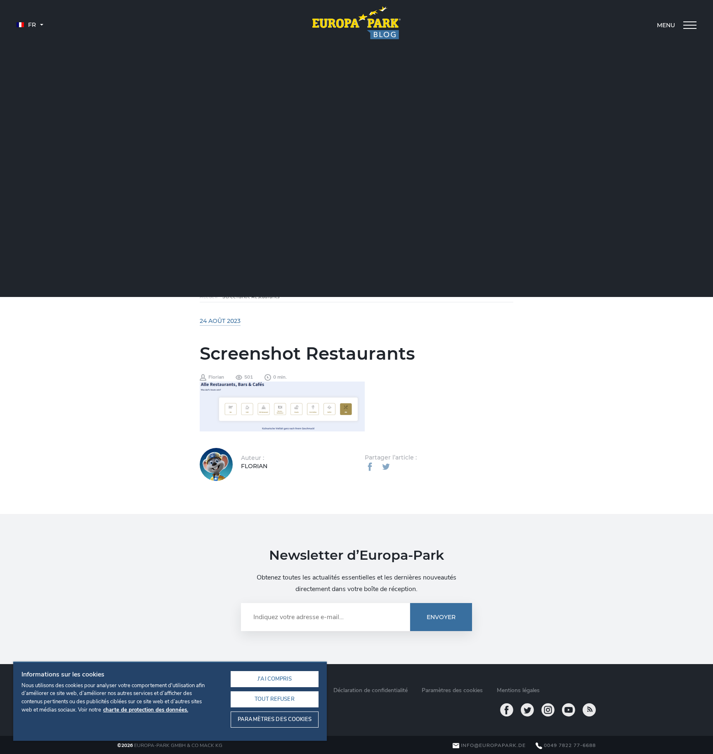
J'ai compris (274, 679)
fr (31, 24)
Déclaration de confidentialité (370, 690)
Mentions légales (518, 690)
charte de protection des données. (145, 710)
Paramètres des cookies (275, 719)
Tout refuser (275, 699)
